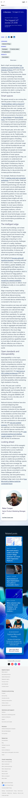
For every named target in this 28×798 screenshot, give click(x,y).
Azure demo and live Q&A (7, 721)
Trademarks (4, 793)
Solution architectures (6, 717)
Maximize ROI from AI (6, 705)
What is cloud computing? (7, 761)
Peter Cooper (8, 25)
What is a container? (6, 776)
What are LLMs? (5, 773)
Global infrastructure (6, 676)
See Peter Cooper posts (7, 517)
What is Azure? (4, 672)
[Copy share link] (6, 37)
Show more (13, 60)
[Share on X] (11, 37)
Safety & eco (9, 793)
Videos (3, 754)
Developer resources (6, 745)
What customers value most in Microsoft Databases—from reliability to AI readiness (13, 607)
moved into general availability (11, 280)
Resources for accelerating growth (8, 714)
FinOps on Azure (5, 702)
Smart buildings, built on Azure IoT (13, 104)
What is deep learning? (6, 768)
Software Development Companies (8, 728)
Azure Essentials (5, 684)
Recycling (15, 793)
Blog (3, 742)
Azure (3, 5)
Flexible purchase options (7, 700)
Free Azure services (5, 698)
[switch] (26, 2)
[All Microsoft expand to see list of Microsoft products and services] (1, 1)
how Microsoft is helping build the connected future (14, 481)
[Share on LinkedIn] (14, 37)
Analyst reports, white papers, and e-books (10, 752)
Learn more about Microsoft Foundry (14, 650)
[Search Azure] (4, 2)
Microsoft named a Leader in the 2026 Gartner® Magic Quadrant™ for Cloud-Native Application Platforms (13, 555)
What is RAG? (4, 778)
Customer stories (5, 686)
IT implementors (6, 52)
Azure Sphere (5, 57)
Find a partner (4, 733)
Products (3, 693)
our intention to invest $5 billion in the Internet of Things (12, 67)
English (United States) (8, 782)
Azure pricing (4, 695)
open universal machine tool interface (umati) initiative (14, 434)
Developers (4, 49)
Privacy (15, 790)
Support (3, 719)
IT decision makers (14, 49)
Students (3, 747)
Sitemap (3, 790)
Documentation (5, 740)
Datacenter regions (5, 679)
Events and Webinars (6, 750)
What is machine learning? (7, 766)
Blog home (8, 12)
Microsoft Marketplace (6, 731)
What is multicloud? (5, 764)
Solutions (3, 712)
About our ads (20, 793)
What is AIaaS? (4, 771)
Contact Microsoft (9, 790)
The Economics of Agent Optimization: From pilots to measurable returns (13, 582)
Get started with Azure (6, 674)
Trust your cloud (5, 681)
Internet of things (6, 43)
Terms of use (20, 790)
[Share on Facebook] (9, 37)
